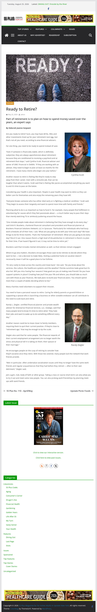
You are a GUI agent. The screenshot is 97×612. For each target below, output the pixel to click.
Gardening (10, 508)
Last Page (10, 541)
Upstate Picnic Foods (80, 391)
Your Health (11, 529)
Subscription (70, 35)
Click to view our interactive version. (48, 452)
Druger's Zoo (11, 500)
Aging (8, 491)
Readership (54, 35)
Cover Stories (11, 566)
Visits (8, 545)
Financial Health (13, 504)
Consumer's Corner (14, 496)
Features (40, 29)
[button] (30, 29)
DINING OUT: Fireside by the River (52, 4)
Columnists (56, 29)
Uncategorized (10, 571)
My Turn (9, 520)
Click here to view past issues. (48, 458)
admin (23, 114)
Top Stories (23, 29)
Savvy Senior (11, 525)
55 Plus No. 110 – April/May (20, 391)
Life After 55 (11, 516)
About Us (22, 35)
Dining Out (10, 537)
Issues (72, 29)
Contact (22, 41)
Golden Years (11, 512)
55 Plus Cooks (12, 487)
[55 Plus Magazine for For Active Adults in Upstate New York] (7, 35)
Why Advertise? (37, 35)
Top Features (9, 559)
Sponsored (8, 554)
